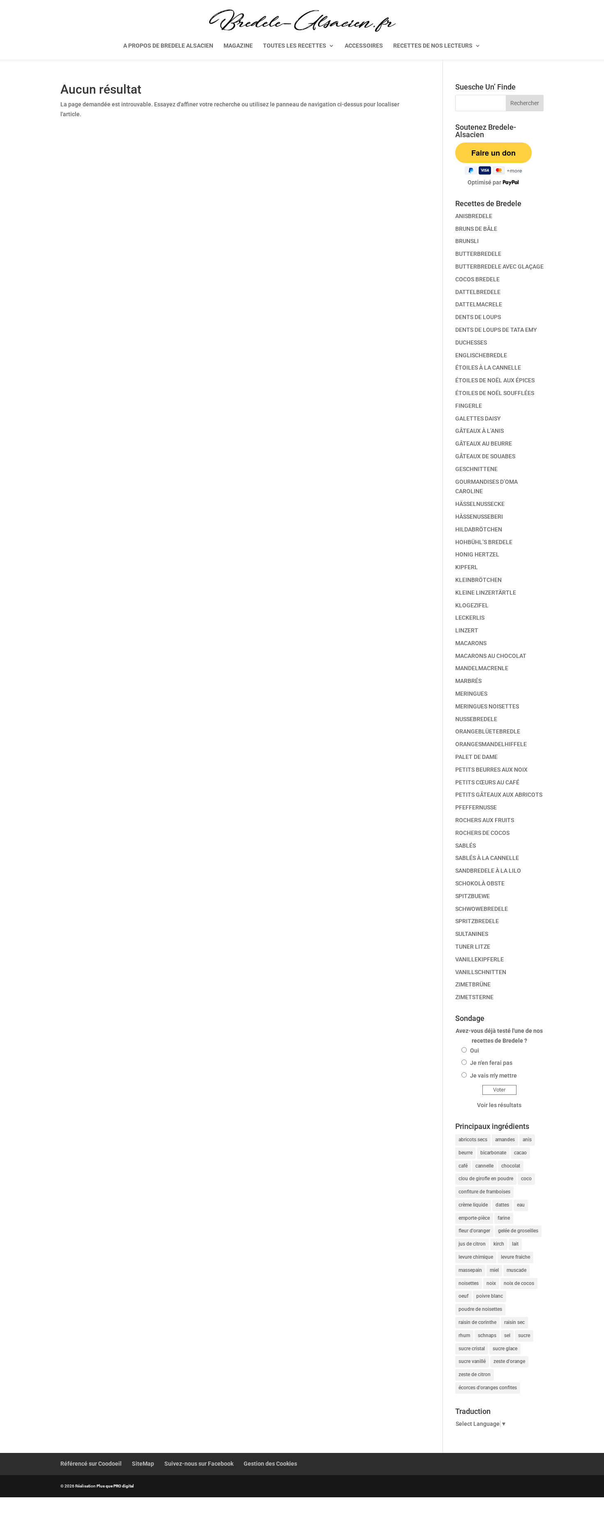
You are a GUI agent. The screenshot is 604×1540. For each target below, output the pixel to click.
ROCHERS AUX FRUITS (484, 820)
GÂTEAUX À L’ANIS (479, 431)
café (463, 1166)
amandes (505, 1139)
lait (515, 1244)
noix (491, 1283)
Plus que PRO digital (115, 1486)
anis (527, 1139)
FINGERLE (468, 405)
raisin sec (514, 1322)
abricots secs (473, 1139)
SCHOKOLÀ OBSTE (480, 883)
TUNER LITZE (472, 946)
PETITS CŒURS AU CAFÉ (487, 782)
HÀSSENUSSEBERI (479, 516)
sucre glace (505, 1349)
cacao (520, 1153)
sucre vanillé (472, 1361)
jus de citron (472, 1244)
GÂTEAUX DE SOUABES (485, 456)
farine (504, 1218)
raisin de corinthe (477, 1322)
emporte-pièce (474, 1218)
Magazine (238, 46)
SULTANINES (471, 934)
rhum (464, 1335)
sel (507, 1335)
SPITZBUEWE (472, 896)
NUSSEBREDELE (476, 719)
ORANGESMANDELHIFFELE (491, 744)
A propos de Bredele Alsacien (168, 46)
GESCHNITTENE (476, 469)
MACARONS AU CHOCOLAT (490, 656)
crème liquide (473, 1205)
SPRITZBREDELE (477, 921)
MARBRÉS (468, 681)
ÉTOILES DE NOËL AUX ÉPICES (495, 380)
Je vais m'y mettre (493, 1075)
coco (526, 1178)
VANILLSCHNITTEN (480, 972)
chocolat (510, 1166)
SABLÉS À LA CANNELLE (487, 858)
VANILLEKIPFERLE (479, 959)
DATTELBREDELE (477, 292)
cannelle (484, 1166)
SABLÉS (465, 845)
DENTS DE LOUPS (478, 317)
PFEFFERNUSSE (476, 807)
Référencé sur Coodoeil (91, 1463)
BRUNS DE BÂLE (476, 228)
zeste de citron (475, 1374)
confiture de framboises (484, 1192)
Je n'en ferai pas (491, 1063)
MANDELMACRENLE (481, 668)
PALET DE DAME (476, 757)
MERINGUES (471, 693)
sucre (524, 1335)
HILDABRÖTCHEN (478, 529)
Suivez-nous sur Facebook (198, 1463)
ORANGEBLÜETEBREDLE (487, 731)
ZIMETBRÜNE (473, 984)
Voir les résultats (499, 1105)
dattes (502, 1205)
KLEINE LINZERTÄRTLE (485, 592)
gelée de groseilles (518, 1231)
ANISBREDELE (473, 216)
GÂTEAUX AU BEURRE (483, 443)
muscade (516, 1270)
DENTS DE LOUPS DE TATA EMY (496, 329)
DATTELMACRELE (478, 304)
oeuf (463, 1296)
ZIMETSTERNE (474, 997)
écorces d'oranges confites (488, 1388)
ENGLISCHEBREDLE (481, 355)
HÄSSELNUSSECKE (480, 504)
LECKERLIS (469, 617)
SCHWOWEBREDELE (481, 909)
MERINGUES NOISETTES (487, 706)
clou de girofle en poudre (486, 1178)
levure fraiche (515, 1257)
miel (494, 1270)
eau (521, 1205)
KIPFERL (466, 567)
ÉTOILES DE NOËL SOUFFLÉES (494, 393)
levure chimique (476, 1257)
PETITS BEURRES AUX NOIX (491, 769)
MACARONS (470, 643)
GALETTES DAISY (478, 418)
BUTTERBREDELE (478, 254)
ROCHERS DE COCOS (482, 833)
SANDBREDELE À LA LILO (488, 870)
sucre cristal (472, 1349)
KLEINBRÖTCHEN (478, 580)
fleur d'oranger (474, 1231)
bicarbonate (493, 1153)
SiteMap (143, 1463)
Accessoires (364, 46)
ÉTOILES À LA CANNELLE (488, 367)
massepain (470, 1270)
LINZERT (466, 630)
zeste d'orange (509, 1361)
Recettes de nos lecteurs (433, 46)
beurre (466, 1153)
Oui (474, 1050)
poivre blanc (489, 1296)
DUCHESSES (471, 342)
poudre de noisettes (480, 1309)
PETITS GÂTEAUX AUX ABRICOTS (498, 794)
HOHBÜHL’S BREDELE (483, 542)
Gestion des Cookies (270, 1463)
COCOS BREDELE (477, 279)
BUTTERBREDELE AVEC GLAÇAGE (499, 266)
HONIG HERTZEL (477, 554)
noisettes (469, 1283)
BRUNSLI (467, 241)
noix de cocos (519, 1283)
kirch (498, 1244)
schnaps (487, 1335)
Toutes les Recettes (294, 46)
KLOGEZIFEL (472, 605)
